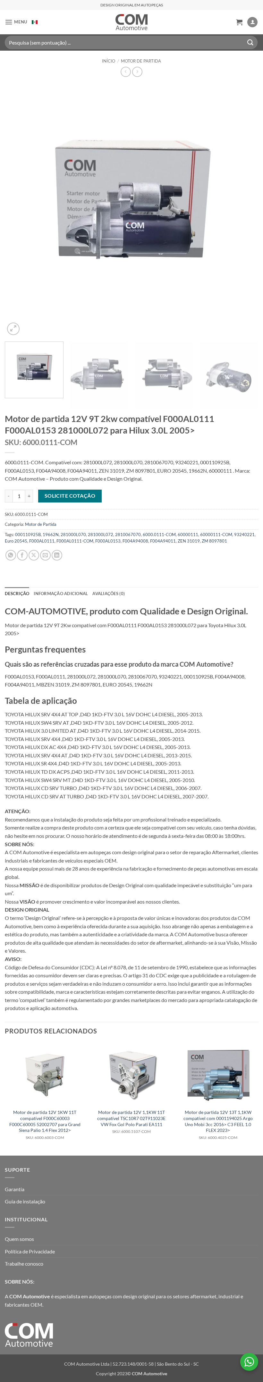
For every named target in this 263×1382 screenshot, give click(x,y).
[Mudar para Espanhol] (35, 22)
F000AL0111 (42, 541)
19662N (51, 534)
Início (108, 60)
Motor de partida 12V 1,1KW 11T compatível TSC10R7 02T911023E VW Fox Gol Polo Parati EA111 (131, 1121)
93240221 (244, 534)
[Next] (245, 210)
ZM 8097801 (214, 541)
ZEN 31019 (189, 541)
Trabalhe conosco (24, 1263)
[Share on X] (34, 555)
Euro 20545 (16, 541)
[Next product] (126, 72)
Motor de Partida (141, 60)
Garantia (14, 1189)
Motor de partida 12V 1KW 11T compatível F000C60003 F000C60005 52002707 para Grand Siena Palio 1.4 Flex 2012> (45, 1124)
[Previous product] (137, 72)
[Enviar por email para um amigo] (45, 555)
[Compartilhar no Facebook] (22, 555)
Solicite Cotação (70, 496)
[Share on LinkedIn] (57, 555)
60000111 (188, 534)
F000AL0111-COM (74, 541)
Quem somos (19, 1239)
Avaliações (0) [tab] (108, 593)
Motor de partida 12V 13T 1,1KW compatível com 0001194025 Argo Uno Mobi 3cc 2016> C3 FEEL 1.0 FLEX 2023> (218, 1124)
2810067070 (128, 534)
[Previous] (18, 210)
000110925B (28, 534)
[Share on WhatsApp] (10, 555)
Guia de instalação (25, 1201)
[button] (16, 22)
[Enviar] (250, 42)
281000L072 (100, 534)
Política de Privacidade (30, 1251)
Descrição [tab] (17, 593)
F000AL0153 (108, 541)
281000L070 (73, 534)
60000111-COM (216, 534)
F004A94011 (163, 541)
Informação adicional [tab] (61, 593)
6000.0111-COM (159, 534)
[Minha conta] (252, 22)
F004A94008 (135, 541)
